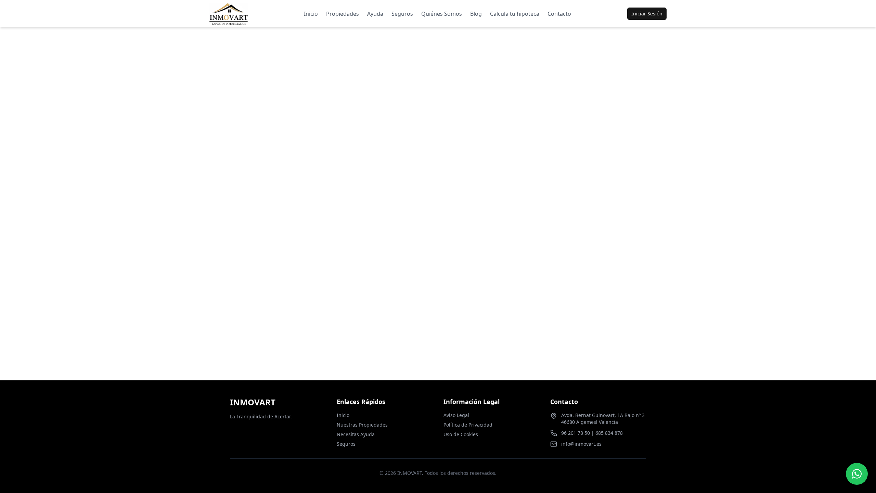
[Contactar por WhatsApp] (857, 474)
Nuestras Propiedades (362, 424)
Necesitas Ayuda (356, 434)
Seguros (402, 13)
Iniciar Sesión (646, 13)
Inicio (311, 13)
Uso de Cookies (460, 434)
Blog (476, 13)
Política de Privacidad (467, 424)
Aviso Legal (456, 415)
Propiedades (342, 13)
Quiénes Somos (441, 13)
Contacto (559, 13)
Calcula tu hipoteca (514, 13)
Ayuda (375, 13)
